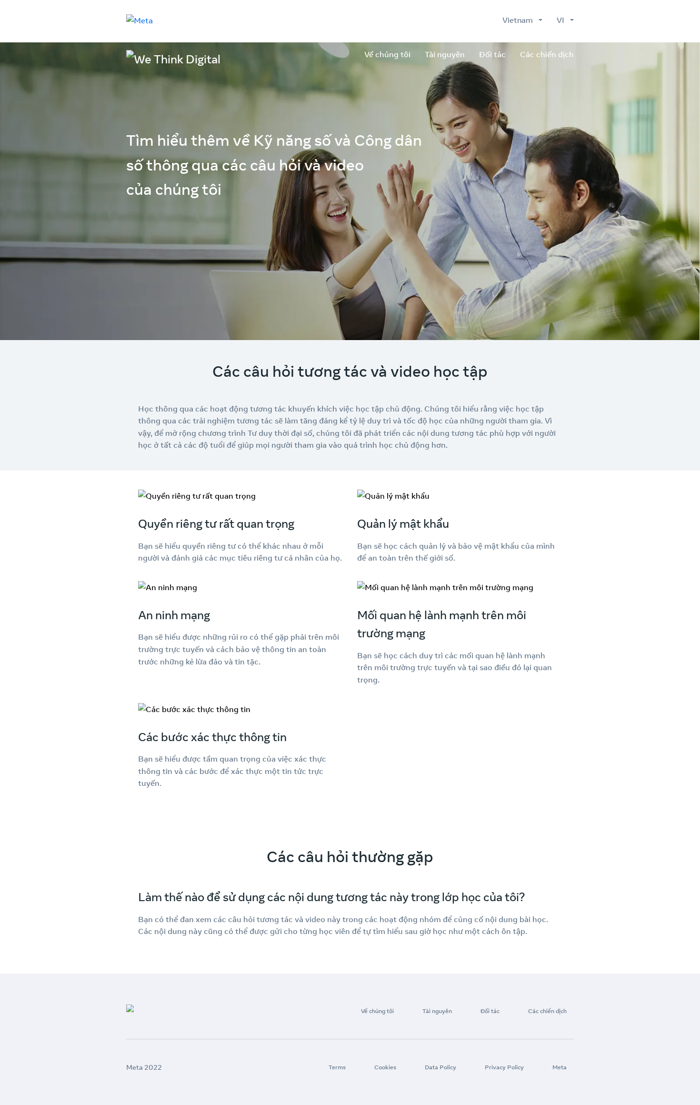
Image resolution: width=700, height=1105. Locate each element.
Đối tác (492, 54)
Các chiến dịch (547, 54)
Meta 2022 (144, 1067)
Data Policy (440, 1067)
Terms (337, 1067)
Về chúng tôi (387, 54)
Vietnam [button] (519, 20)
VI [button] (562, 20)
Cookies (385, 1067)
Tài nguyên (445, 54)
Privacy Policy (504, 1067)
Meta (559, 1067)
